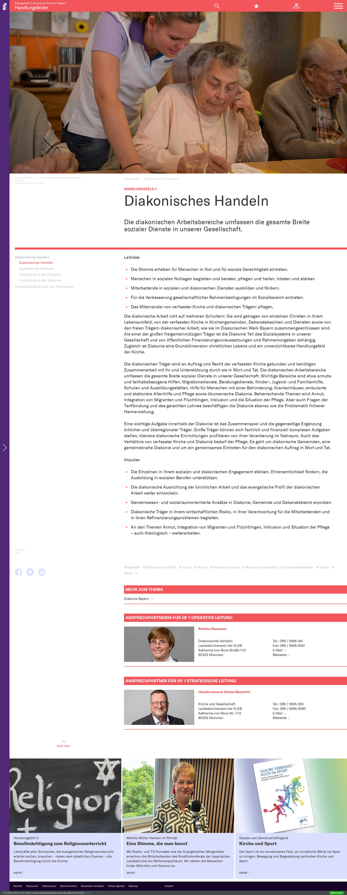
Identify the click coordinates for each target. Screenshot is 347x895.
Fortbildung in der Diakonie (40, 280)
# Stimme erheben (225, 567)
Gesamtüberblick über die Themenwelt (44, 287)
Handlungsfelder (31, 7)
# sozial (185, 567)
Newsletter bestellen (92, 886)
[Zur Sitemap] (298, 6)
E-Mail (278, 650)
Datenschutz (49, 886)
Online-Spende (116, 886)
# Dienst (201, 567)
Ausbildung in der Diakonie (39, 274)
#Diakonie (132, 567)
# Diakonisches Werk (159, 567)
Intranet (169, 886)
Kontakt (18, 886)
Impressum (32, 886)
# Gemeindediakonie (296, 567)
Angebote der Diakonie (36, 269)
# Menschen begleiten (260, 567)
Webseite (280, 655)
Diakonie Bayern (136, 599)
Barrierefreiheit (68, 886)
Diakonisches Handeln (36, 263)
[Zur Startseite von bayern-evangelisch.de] (4, 6)
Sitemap (133, 886)
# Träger (322, 567)
